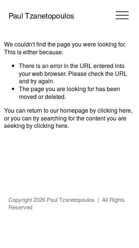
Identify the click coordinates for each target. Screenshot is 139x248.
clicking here (114, 110)
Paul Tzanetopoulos (41, 15)
